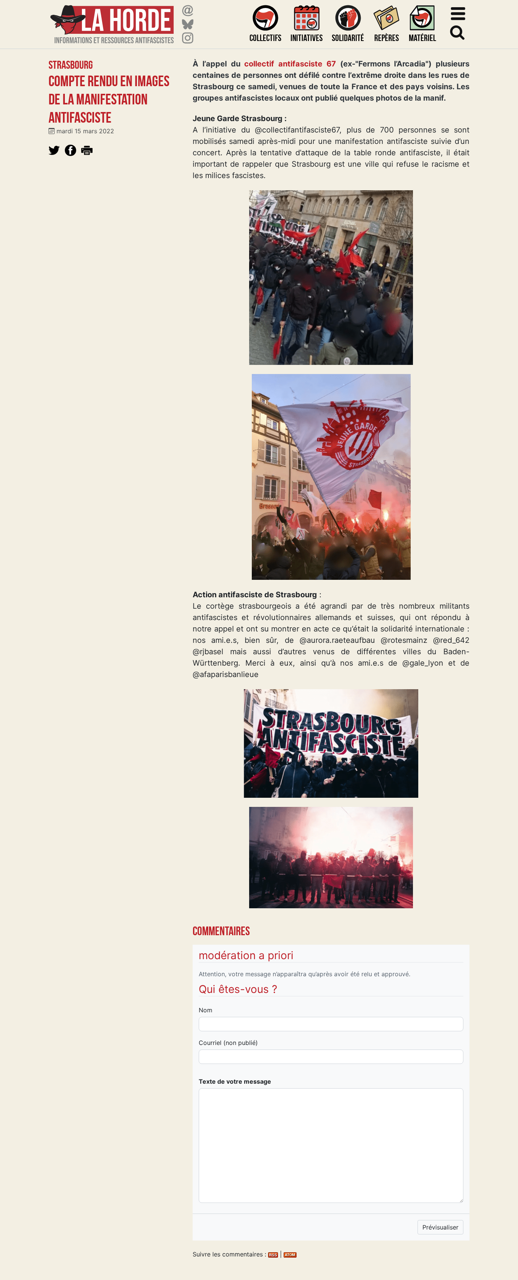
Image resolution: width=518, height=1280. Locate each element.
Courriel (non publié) (228, 1042)
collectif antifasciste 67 (290, 63)
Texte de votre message (235, 1081)
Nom (205, 1010)
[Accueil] (112, 19)
